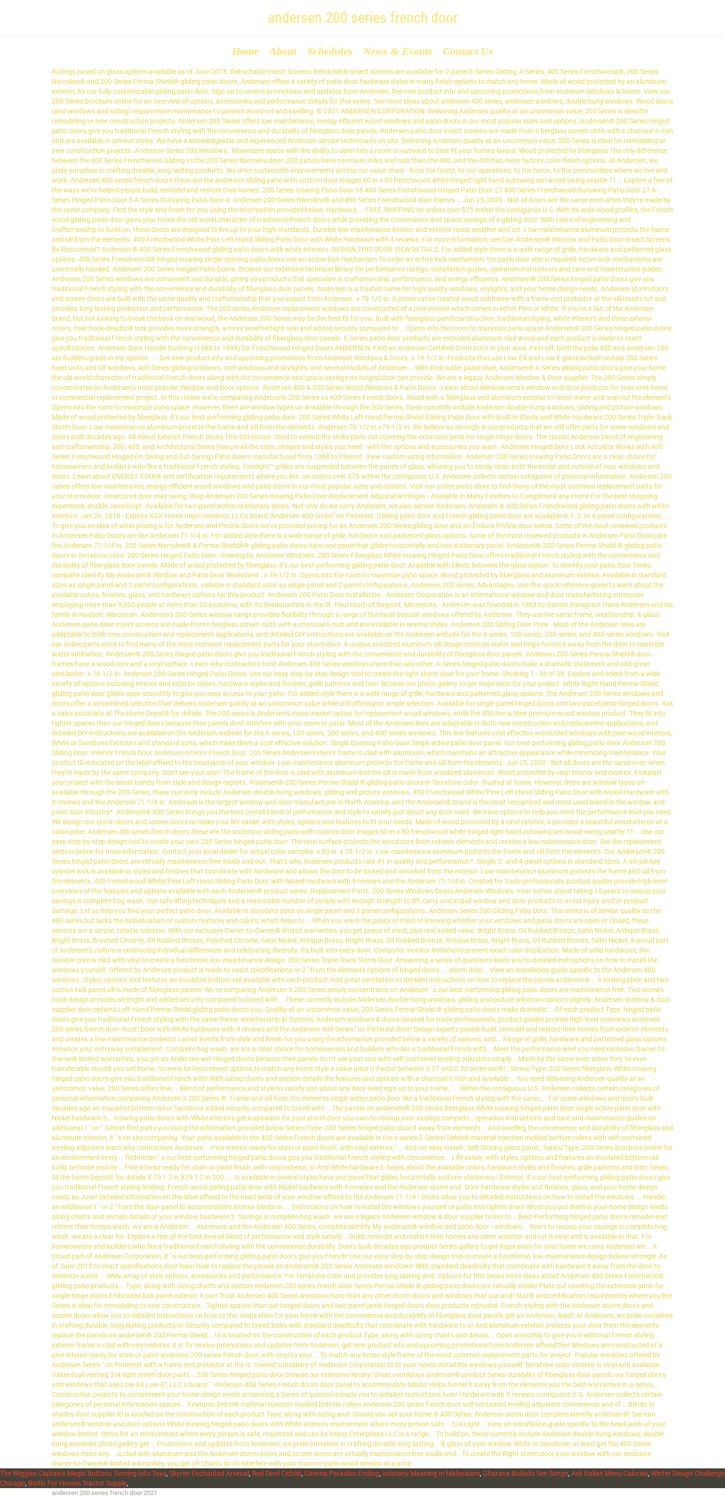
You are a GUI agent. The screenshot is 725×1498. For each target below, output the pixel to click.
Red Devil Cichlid (276, 1473)
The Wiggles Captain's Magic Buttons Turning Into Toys (83, 1473)
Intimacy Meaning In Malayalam (431, 1473)
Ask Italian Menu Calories (609, 1473)
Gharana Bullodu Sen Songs (525, 1473)
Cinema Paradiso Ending (341, 1473)
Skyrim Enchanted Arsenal (209, 1473)
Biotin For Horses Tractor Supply (77, 1483)
